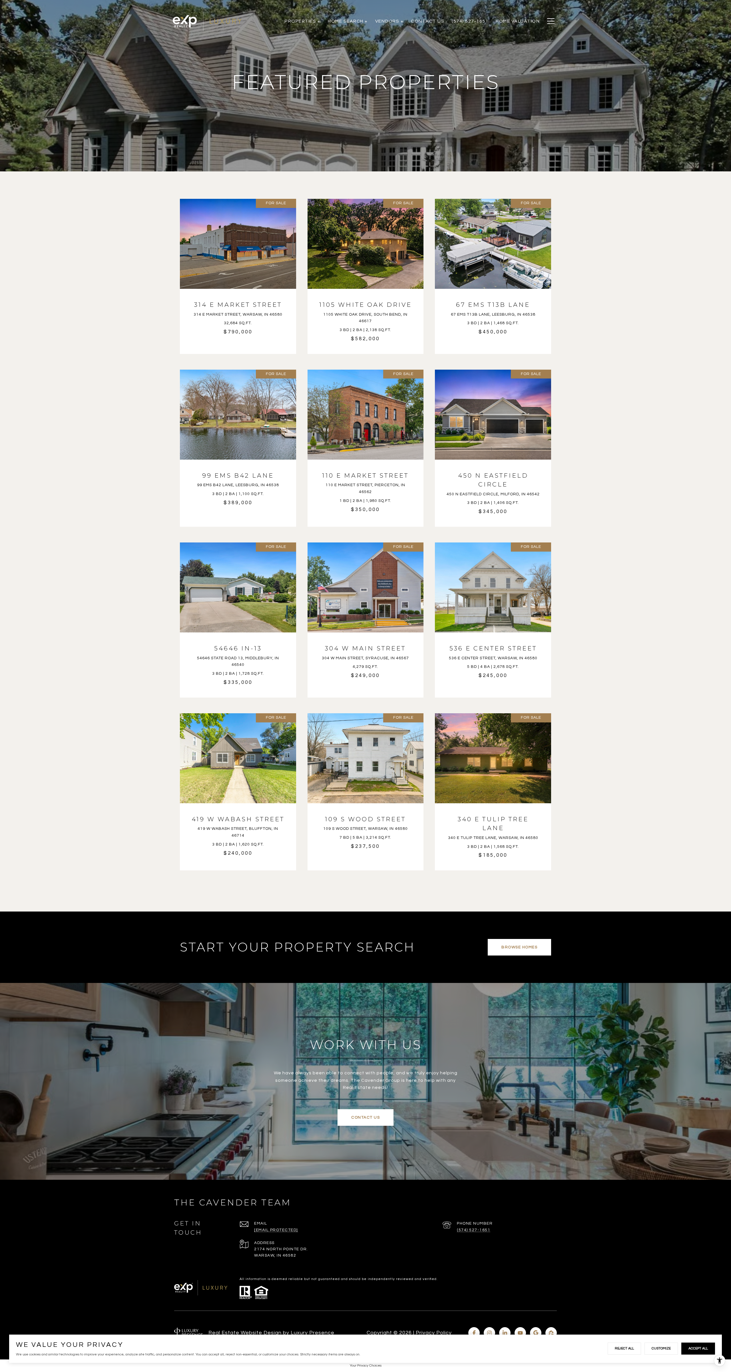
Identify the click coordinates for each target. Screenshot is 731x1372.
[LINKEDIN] (505, 1333)
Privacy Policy (434, 1332)
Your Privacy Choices (365, 1365)
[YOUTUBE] (520, 1333)
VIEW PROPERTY (238, 273)
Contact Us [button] (365, 1117)
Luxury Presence (312, 1332)
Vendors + (389, 21)
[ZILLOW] (551, 1333)
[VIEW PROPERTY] (238, 268)
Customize (661, 1348)
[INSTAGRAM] (489, 1333)
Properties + (302, 21)
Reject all (624, 1348)
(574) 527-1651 (473, 1230)
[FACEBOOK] (474, 1333)
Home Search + (348, 21)
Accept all (698, 1348)
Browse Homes (519, 947)
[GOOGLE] (535, 1333)
